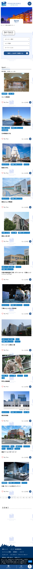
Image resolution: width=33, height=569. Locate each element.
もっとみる (25, 102)
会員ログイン (17, 557)
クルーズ (22, 551)
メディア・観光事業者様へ (16, 549)
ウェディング (5, 554)
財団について (5, 549)
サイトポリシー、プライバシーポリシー (19, 554)
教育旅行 (15, 551)
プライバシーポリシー (12, 563)
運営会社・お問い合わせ (7, 557)
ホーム (2, 25)
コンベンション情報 (6, 551)
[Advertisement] (16, 526)
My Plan (6, 102)
